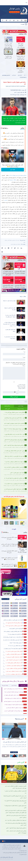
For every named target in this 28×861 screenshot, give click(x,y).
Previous (3, 730)
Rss (4, 841)
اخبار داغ (17, 240)
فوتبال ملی (24, 603)
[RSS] (26, 719)
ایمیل (24, 357)
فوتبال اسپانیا (24, 608)
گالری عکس (24, 616)
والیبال (25, 613)
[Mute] (5, 161)
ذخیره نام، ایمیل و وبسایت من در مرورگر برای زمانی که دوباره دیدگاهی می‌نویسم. (21, 386)
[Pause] (3, 161)
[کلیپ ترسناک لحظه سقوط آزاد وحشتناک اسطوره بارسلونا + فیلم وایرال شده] (14, 731)
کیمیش (5, 200)
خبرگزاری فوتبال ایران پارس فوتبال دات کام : (17, 175)
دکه (8, 616)
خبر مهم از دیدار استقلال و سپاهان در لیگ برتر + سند (15, 820)
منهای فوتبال (15, 610)
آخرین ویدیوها (19, 719)
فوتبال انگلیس (15, 608)
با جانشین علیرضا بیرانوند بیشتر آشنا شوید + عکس (16, 828)
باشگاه (15, 180)
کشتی (16, 613)
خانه (26, 2)
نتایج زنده (14, 529)
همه (8, 598)
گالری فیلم (15, 616)
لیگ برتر (7, 603)
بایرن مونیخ (16, 244)
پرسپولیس (15, 605)
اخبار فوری (14, 240)
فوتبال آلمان (14, 75)
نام (24, 352)
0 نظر (15, 92)
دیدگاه (23, 365)
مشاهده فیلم (15, 752)
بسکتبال (7, 610)
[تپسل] (2, 30)
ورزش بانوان (7, 613)
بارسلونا (11, 180)
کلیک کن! (12, 170)
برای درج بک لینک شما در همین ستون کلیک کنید (14, 496)
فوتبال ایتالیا (7, 608)
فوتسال (16, 603)
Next (24, 730)
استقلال (24, 605)
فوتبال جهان (20, 75)
